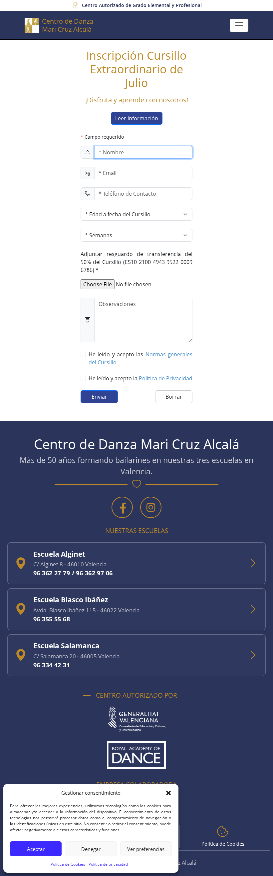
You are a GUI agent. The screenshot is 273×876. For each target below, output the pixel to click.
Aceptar (36, 849)
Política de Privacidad (165, 378)
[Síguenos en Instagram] (150, 507)
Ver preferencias (145, 849)
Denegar (91, 849)
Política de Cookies (68, 864)
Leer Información (136, 118)
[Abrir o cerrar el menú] (239, 25)
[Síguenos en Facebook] (122, 507)
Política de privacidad (108, 864)
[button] (168, 792)
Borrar (173, 396)
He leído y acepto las (140, 358)
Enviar (99, 396)
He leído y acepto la (140, 378)
